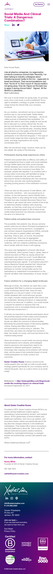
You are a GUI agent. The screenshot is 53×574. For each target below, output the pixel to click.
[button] (48, 4)
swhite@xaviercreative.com (16, 474)
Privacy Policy (9, 531)
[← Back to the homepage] (7, 4)
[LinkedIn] (13, 25)
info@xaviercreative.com (14, 503)
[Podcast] (16, 498)
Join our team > (10, 520)
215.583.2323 (11, 506)
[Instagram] (11, 498)
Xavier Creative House (14, 362)
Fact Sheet (8, 529)
